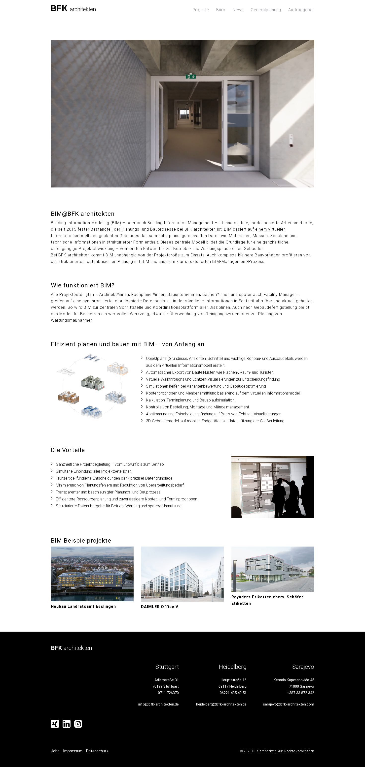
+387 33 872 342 (300, 693)
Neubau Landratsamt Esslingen (83, 606)
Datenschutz (97, 751)
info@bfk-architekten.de (158, 704)
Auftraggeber (301, 9)
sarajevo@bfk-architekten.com (288, 704)
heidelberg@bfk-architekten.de (221, 704)
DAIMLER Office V (159, 606)
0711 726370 (168, 693)
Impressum (72, 751)
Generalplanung (266, 9)
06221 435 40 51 (233, 693)
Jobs (55, 751)
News (238, 9)
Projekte (200, 9)
